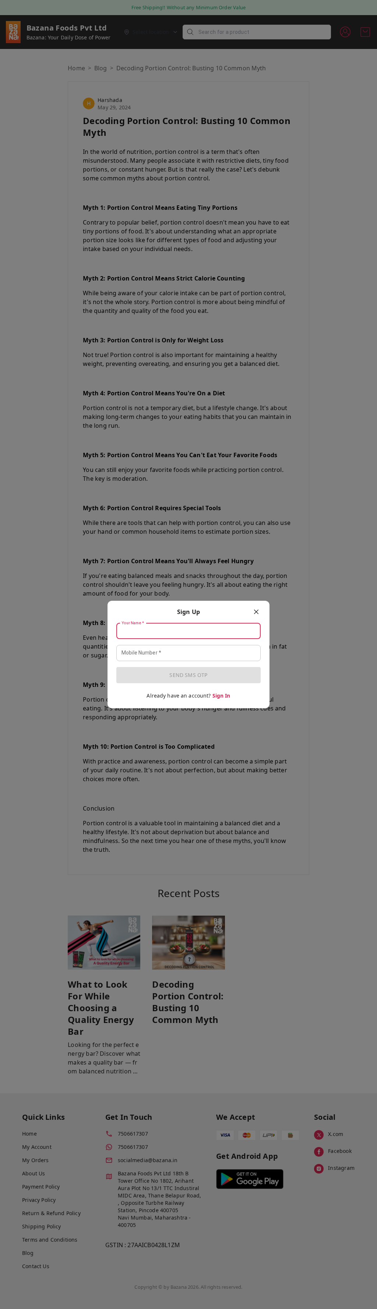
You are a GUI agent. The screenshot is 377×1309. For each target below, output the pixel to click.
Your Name (132, 623)
